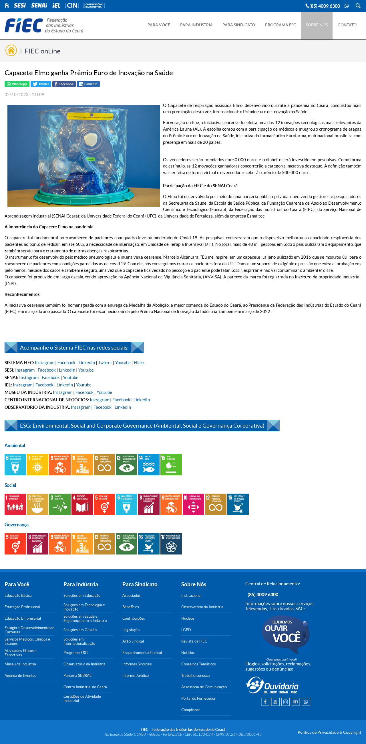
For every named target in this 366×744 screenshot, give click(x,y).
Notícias (188, 653)
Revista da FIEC (194, 641)
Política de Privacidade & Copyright (329, 732)
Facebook (66, 362)
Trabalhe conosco (195, 675)
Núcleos (187, 618)
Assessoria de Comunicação (204, 687)
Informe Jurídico (135, 675)
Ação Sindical (133, 641)
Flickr (139, 362)
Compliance (190, 710)
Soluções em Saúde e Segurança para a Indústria (85, 618)
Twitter (105, 362)
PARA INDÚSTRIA (196, 25)
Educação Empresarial (23, 618)
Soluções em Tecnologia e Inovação (84, 607)
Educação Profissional (22, 607)
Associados (131, 595)
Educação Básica (18, 595)
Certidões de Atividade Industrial (82, 698)
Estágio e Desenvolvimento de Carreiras (29, 630)
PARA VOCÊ (159, 25)
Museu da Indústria (20, 664)
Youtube (123, 362)
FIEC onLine (43, 51)
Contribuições (133, 618)
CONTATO (347, 25)
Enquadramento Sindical (142, 653)
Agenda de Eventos (20, 675)
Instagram (44, 362)
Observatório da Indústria (84, 664)
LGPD (186, 630)
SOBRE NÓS (317, 25)
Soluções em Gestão (80, 630)
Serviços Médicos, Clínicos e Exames (27, 641)
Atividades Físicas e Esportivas (21, 653)
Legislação (131, 630)
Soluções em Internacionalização (79, 641)
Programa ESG (75, 653)
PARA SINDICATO (238, 25)
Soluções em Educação (81, 595)
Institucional (191, 595)
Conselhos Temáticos (198, 664)
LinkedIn (87, 362)
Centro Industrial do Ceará (85, 687)
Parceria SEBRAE (77, 675)
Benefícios (130, 607)
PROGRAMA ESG (280, 25)
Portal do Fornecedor (198, 698)
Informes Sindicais (137, 664)
